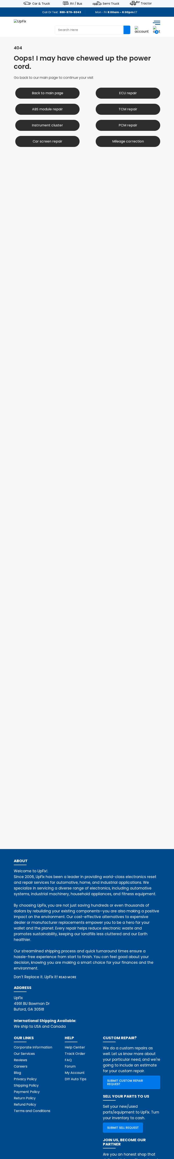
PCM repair (128, 125)
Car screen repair (47, 141)
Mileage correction (128, 141)
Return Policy (25, 1098)
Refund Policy (25, 1104)
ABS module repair (47, 109)
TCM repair (128, 109)
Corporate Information (33, 1047)
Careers (20, 1066)
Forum (70, 1066)
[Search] (126, 30)
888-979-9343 (70, 12)
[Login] (142, 29)
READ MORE (67, 977)
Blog (17, 1072)
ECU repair (128, 93)
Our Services (24, 1053)
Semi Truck (111, 3)
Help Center (75, 1047)
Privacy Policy (25, 1079)
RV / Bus (76, 3)
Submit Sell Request (123, 1128)
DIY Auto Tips (75, 1079)
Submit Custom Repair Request (125, 1082)
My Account (75, 1072)
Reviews (20, 1060)
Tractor (146, 3)
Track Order (75, 1053)
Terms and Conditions (32, 1110)
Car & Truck (41, 3)
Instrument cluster (47, 125)
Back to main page (47, 93)
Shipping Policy (26, 1085)
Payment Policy (27, 1091)
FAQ (68, 1060)
